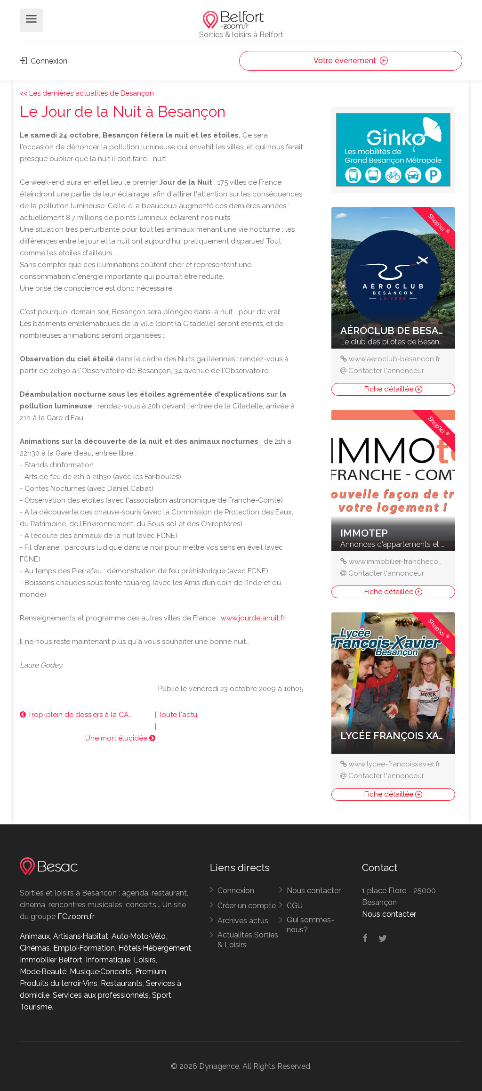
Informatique (108, 959)
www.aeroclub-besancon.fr (394, 359)
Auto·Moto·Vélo (139, 936)
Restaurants (122, 983)
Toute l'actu (177, 714)
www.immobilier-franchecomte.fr (403, 561)
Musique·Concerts (101, 971)
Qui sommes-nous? (310, 924)
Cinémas (35, 948)
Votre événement (345, 60)
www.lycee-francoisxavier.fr (394, 764)
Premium (150, 971)
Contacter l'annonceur (386, 370)
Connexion (48, 61)
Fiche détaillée (389, 389)
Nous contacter (314, 890)
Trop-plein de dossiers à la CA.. (78, 714)
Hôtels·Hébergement (154, 948)
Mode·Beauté (43, 971)
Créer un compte (246, 905)
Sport (161, 995)
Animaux (35, 936)
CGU (295, 905)
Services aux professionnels (101, 995)
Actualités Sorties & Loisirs (247, 939)
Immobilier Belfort (51, 959)
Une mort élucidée (117, 738)
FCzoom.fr (76, 916)
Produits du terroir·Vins (58, 983)
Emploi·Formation (84, 948)
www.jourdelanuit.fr (253, 618)
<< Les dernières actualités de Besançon (87, 93)
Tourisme (36, 1006)
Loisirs (145, 959)
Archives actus (242, 920)
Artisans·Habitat (80, 936)
